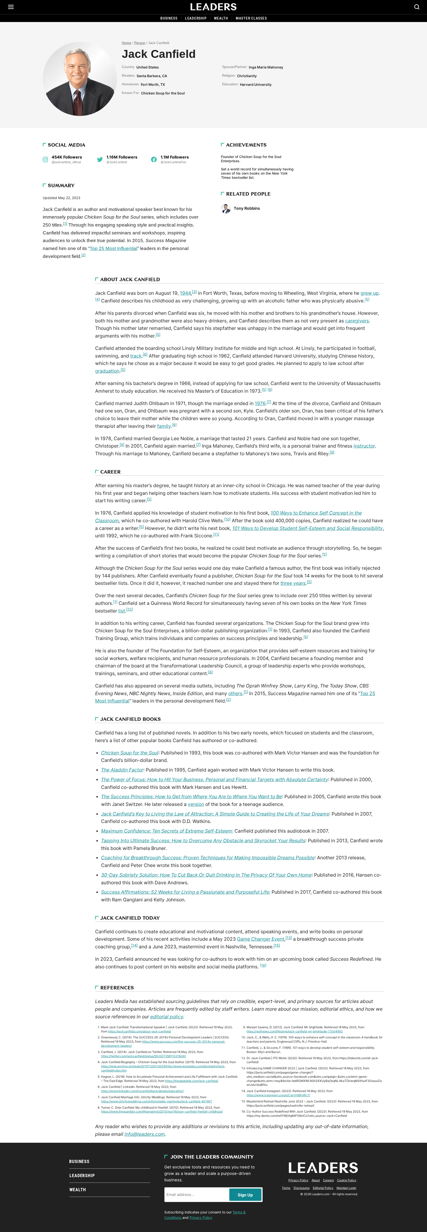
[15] (277, 945)
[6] (145, 354)
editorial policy (166, 1017)
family (164, 426)
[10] (227, 519)
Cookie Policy (346, 1180)
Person (139, 43)
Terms (286, 1188)
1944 (185, 293)
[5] (367, 299)
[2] (83, 255)
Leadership (196, 18)
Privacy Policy (201, 1217)
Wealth (221, 18)
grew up (370, 293)
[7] (269, 402)
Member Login (346, 1188)
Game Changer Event (260, 939)
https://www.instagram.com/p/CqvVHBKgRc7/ (278, 1095)
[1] (65, 223)
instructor (364, 446)
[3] (194, 292)
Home (126, 43)
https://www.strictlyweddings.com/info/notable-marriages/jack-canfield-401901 (156, 1101)
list (121, 611)
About (316, 1180)
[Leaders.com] (213, 7)
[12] (129, 609)
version (196, 804)
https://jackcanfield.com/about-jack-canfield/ (139, 1031)
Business (168, 18)
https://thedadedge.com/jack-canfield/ (191, 1081)
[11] (216, 534)
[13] (288, 937)
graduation (107, 371)
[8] (174, 425)
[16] (263, 965)
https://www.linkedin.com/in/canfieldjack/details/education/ (142, 1091)
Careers (328, 1180)
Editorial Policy (323, 1188)
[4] (97, 299)
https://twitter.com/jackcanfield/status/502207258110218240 (143, 1056)
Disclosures (302, 1188)
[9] (122, 444)
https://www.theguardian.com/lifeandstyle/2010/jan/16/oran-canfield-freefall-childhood (161, 1111)
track (136, 356)
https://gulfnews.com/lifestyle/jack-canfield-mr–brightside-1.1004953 (295, 1031)
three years (293, 583)
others (235, 693)
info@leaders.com (145, 1134)
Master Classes (251, 18)
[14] (134, 945)
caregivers (357, 321)
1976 (260, 403)
